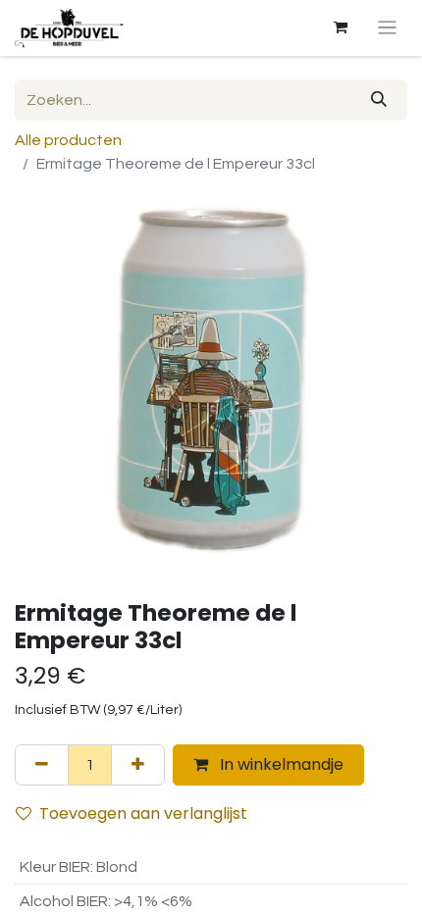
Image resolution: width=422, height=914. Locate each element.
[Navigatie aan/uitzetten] (387, 28)
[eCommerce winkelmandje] (340, 27)
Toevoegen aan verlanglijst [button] (143, 813)
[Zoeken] (378, 100)
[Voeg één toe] (138, 765)
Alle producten (68, 140)
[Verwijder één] (42, 765)
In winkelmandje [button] (279, 764)
